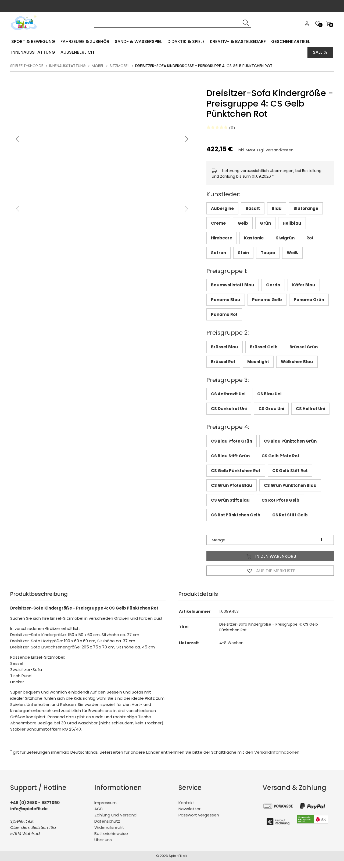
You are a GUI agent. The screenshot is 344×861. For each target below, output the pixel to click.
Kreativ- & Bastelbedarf (238, 41)
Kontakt (186, 802)
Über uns (103, 839)
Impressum (105, 802)
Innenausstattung (33, 52)
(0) (231, 128)
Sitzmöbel (119, 65)
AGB (98, 809)
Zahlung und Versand (115, 815)
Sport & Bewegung (33, 41)
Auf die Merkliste (275, 571)
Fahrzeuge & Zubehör (84, 41)
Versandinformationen (276, 752)
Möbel (98, 65)
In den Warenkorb (275, 556)
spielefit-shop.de (26, 65)
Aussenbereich (77, 52)
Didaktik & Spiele (186, 41)
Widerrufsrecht (109, 827)
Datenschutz (107, 821)
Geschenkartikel (290, 41)
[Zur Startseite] (25, 32)
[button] (186, 139)
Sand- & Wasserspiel (138, 41)
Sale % (320, 52)
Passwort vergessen (198, 815)
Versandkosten (279, 150)
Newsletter (189, 809)
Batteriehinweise (111, 833)
